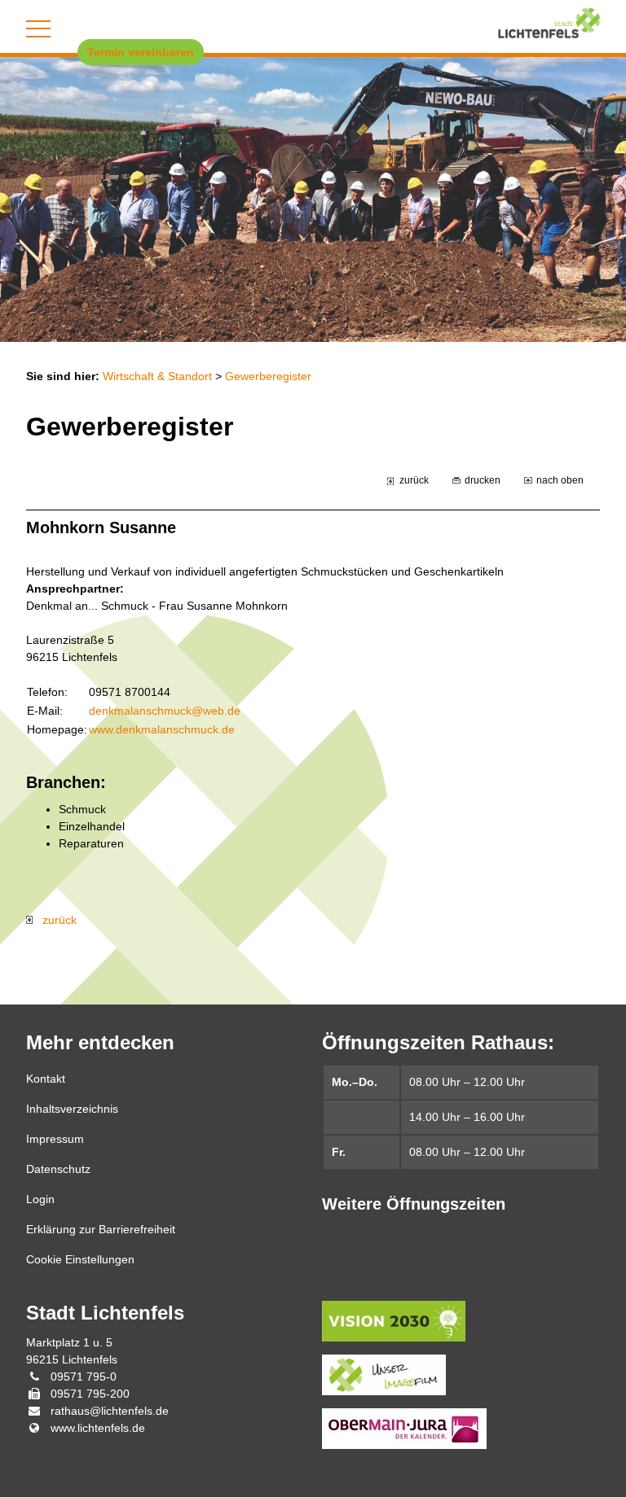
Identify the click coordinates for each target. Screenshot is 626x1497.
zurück (414, 480)
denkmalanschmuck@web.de (164, 710)
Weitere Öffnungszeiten (413, 1204)
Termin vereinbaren (140, 52)
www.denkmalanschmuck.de (162, 729)
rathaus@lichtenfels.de (110, 1410)
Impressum (55, 1138)
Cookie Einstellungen (80, 1259)
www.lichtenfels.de (98, 1427)
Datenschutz (58, 1168)
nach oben (560, 480)
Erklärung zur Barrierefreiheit (100, 1229)
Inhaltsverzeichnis (72, 1108)
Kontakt (45, 1078)
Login (40, 1199)
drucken (482, 480)
